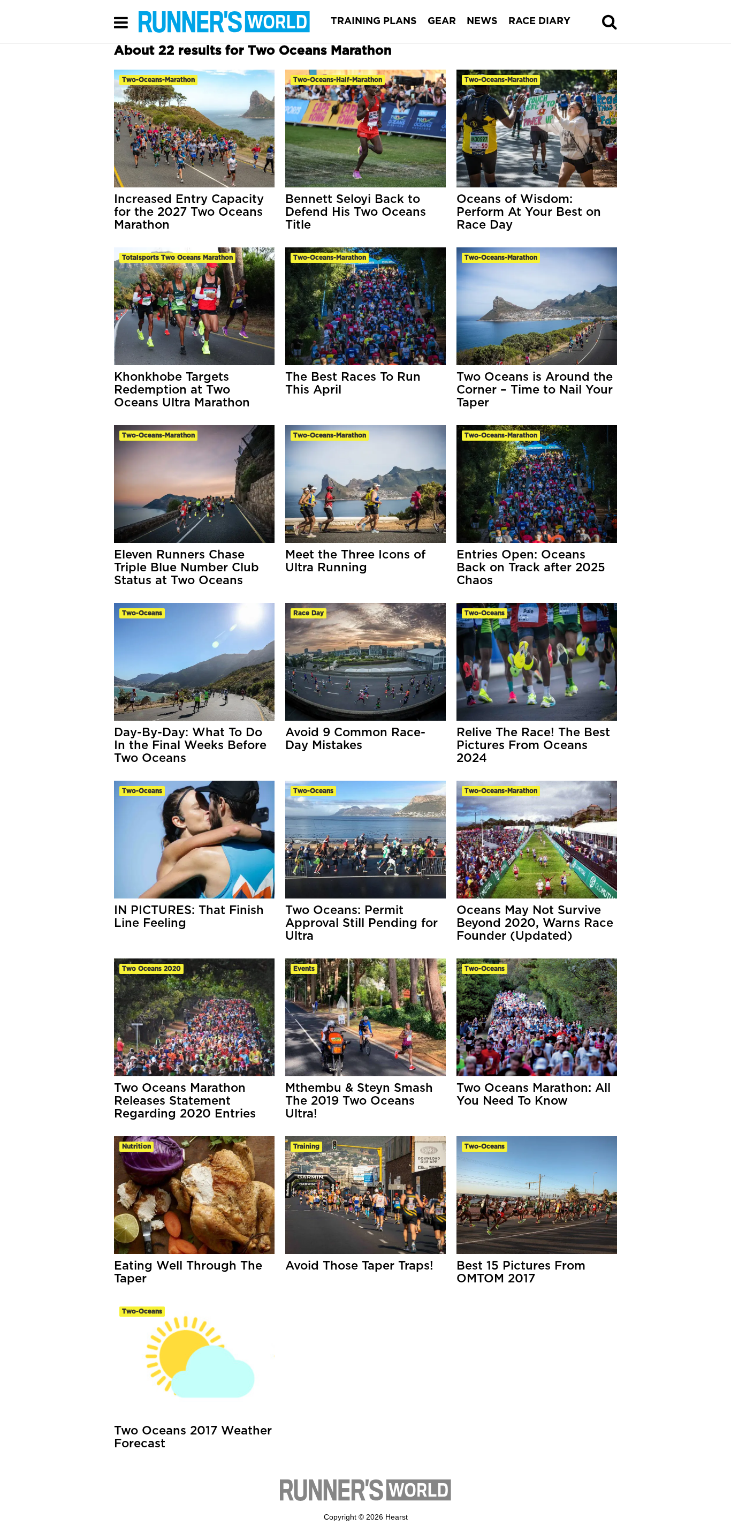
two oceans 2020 (151, 968)
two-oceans (142, 613)
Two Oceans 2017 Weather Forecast (193, 1437)
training (306, 1146)
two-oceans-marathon (158, 80)
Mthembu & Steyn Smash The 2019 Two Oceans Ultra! (359, 1101)
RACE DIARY (539, 21)
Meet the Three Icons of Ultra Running (355, 561)
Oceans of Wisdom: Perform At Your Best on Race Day (528, 212)
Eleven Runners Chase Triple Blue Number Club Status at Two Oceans (186, 567)
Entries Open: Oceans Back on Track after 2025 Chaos (530, 567)
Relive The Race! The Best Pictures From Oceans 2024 (533, 745)
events (304, 968)
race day (308, 613)
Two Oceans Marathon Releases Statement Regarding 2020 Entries (185, 1101)
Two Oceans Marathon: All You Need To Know (533, 1094)
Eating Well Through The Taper (188, 1272)
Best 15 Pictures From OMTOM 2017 (520, 1272)
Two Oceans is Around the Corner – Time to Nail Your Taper (534, 390)
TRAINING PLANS (374, 21)
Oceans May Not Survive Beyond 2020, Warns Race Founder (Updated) (534, 923)
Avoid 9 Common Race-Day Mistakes (355, 739)
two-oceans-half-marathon (337, 80)
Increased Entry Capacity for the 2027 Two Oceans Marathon (189, 212)
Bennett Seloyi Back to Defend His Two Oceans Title (355, 212)
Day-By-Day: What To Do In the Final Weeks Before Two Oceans (190, 745)
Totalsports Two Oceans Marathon (177, 257)
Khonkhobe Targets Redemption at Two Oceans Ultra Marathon (182, 390)
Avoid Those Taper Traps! (359, 1266)
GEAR (442, 21)
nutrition (136, 1146)
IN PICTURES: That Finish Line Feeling (189, 916)
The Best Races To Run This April (353, 383)
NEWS (482, 21)
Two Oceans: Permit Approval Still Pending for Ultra (361, 923)
